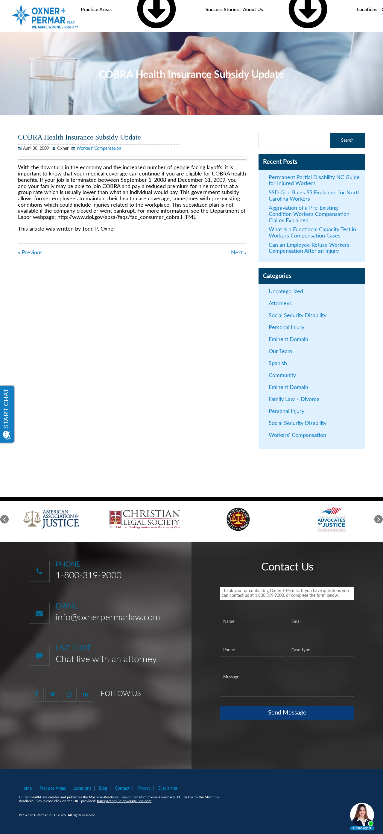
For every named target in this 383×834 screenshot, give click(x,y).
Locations (367, 9)
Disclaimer (167, 788)
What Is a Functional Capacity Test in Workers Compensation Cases (312, 233)
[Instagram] (69, 694)
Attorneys (280, 303)
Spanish (278, 363)
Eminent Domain (288, 339)
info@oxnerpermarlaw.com (108, 617)
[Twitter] (52, 694)
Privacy (144, 788)
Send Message (287, 713)
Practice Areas (52, 788)
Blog (103, 788)
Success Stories (222, 9)
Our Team (280, 351)
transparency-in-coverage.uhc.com (124, 801)
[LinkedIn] (85, 694)
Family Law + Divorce (294, 399)
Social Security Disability (297, 315)
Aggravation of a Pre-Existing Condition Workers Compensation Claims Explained (309, 214)
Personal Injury (286, 327)
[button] (4, 519)
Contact (122, 788)
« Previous (30, 252)
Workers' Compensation (99, 148)
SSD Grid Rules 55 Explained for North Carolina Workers (315, 196)
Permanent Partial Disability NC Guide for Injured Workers (314, 181)
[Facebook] (36, 694)
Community (282, 375)
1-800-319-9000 (88, 575)
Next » (239, 252)
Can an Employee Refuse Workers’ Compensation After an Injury (310, 248)
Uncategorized (286, 291)
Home (26, 788)
